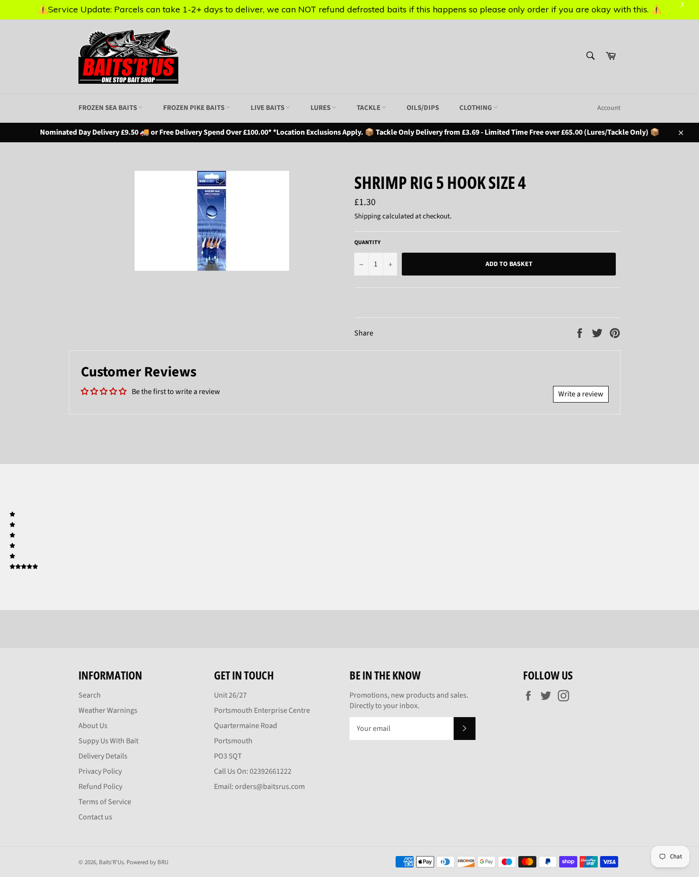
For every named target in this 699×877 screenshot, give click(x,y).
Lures (321, 108)
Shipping (367, 216)
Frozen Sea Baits (108, 108)
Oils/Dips (423, 108)
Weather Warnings (107, 710)
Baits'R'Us (111, 862)
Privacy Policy (100, 771)
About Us (92, 725)
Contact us (95, 817)
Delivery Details (102, 756)
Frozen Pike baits (194, 108)
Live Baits (268, 108)
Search (89, 695)
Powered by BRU (147, 862)
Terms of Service (104, 802)
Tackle (369, 108)
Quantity (367, 242)
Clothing (476, 108)
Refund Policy (100, 786)
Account (609, 108)
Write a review (580, 394)
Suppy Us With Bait (108, 741)
